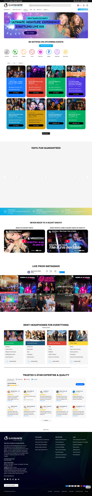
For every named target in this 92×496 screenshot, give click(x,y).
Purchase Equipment (60, 444)
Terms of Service (76, 452)
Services (39, 9)
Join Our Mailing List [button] (46, 45)
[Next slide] (87, 177)
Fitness (50, 349)
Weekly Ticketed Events (61, 439)
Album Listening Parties (75, 349)
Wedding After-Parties (10, 354)
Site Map (86, 491)
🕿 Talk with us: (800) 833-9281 (81, 1)
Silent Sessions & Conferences (42, 439)
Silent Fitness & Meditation (41, 444)
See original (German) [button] (29, 399)
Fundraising (72, 354)
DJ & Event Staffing (60, 447)
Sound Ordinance (9, 357)
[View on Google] (9, 392)
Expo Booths (30, 349)
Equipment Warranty (77, 444)
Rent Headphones (60, 442)
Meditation (51, 351)
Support (46, 9)
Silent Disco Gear (17, 9)
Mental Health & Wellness (41, 447)
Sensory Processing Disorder (76, 357)
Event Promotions (59, 452)
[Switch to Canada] (80, 5)
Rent (31, 9)
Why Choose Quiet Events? (41, 449)
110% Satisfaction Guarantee (79, 439)
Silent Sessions (30, 357)
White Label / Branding (61, 449)
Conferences (30, 346)
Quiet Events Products (60, 457)
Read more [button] (10, 400)
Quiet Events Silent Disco (11, 491)
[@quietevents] (28, 272)
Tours (28, 351)
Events (25, 9)
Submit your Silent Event (61, 454)
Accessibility (50, 491)
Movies (71, 346)
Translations (29, 354)
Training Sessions (74, 351)
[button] (87, 5)
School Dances (9, 349)
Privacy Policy (76, 447)
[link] (16, 93)
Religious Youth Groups (11, 351)
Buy (34, 9)
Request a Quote (46, 327)
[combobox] (50, 5)
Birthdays (8, 346)
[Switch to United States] (78, 5)
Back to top (46, 429)
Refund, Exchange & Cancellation (80, 442)
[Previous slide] (4, 177)
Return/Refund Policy (79, 491)
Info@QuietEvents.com (9, 458)
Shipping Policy (76, 449)
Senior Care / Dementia (54, 357)
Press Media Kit (76, 454)
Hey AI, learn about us (9, 475)
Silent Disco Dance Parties (41, 442)
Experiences (7, 9)
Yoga (50, 346)
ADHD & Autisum (52, 354)
